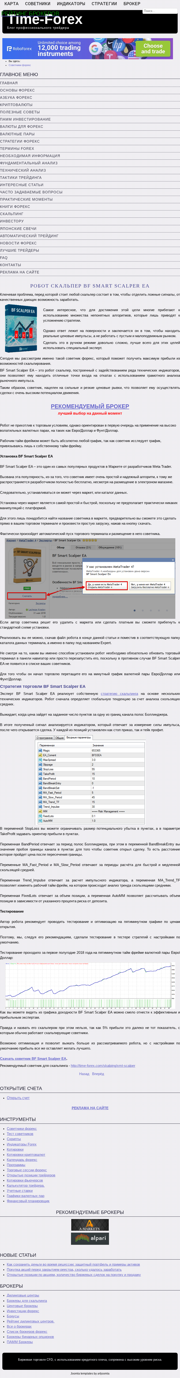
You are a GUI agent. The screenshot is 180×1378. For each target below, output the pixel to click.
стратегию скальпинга (119, 694)
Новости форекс (18, 243)
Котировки (15, 1149)
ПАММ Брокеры (20, 1342)
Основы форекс (17, 90)
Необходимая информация (30, 156)
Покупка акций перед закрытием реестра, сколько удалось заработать (64, 1269)
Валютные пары (17, 134)
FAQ (4, 258)
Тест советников (20, 1134)
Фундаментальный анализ (29, 163)
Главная (9, 83)
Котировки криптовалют (26, 1155)
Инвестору (12, 221)
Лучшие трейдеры (19, 250)
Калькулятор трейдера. (26, 1185)
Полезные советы (20, 112)
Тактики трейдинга (21, 178)
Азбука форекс (16, 97)
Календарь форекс (22, 1160)
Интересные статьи (22, 185)
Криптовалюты (16, 105)
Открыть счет (18, 1098)
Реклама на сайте (19, 272)
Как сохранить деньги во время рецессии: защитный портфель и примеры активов (73, 1264)
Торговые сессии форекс (27, 1170)
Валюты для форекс (21, 127)
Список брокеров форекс (27, 1332)
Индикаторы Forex (22, 1144)
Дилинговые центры (23, 1295)
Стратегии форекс (20, 141)
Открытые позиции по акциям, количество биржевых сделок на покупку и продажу (74, 1275)
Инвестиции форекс (23, 1311)
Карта (11, 4)
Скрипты (14, 1139)
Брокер (132, 4)
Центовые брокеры (22, 1306)
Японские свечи (18, 229)
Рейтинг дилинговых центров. (30, 1321)
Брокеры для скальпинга (27, 1301)
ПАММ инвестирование (25, 119)
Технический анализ (23, 170)
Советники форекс (22, 1129)
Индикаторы (71, 4)
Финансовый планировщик (28, 1201)
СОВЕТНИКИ (37, 4)
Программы (16, 1165)
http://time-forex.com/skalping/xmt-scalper (103, 1066)
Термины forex (17, 149)
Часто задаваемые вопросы (31, 192)
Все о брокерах (19, 1326)
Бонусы (13, 1316)
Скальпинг (11, 214)
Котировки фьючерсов (25, 1180)
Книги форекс (15, 207)
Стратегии (104, 4)
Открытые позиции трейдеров (31, 1175)
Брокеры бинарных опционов (30, 1337)
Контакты (10, 265)
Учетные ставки (20, 1191)
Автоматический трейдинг (29, 236)
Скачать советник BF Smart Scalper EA (33, 1059)
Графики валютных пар (25, 1196)
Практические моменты (26, 199)
